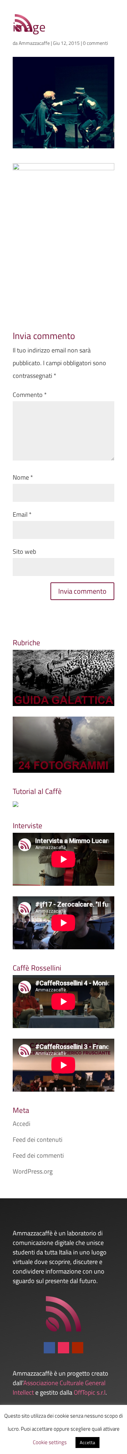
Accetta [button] (87, 1442)
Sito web (24, 551)
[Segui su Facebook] (49, 1347)
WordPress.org (33, 1171)
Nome (23, 477)
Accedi (21, 1123)
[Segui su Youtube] (77, 1347)
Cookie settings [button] (50, 1442)
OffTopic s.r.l (89, 1392)
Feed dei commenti (38, 1155)
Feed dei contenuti (37, 1139)
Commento (30, 394)
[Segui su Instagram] (63, 1347)
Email (22, 514)
